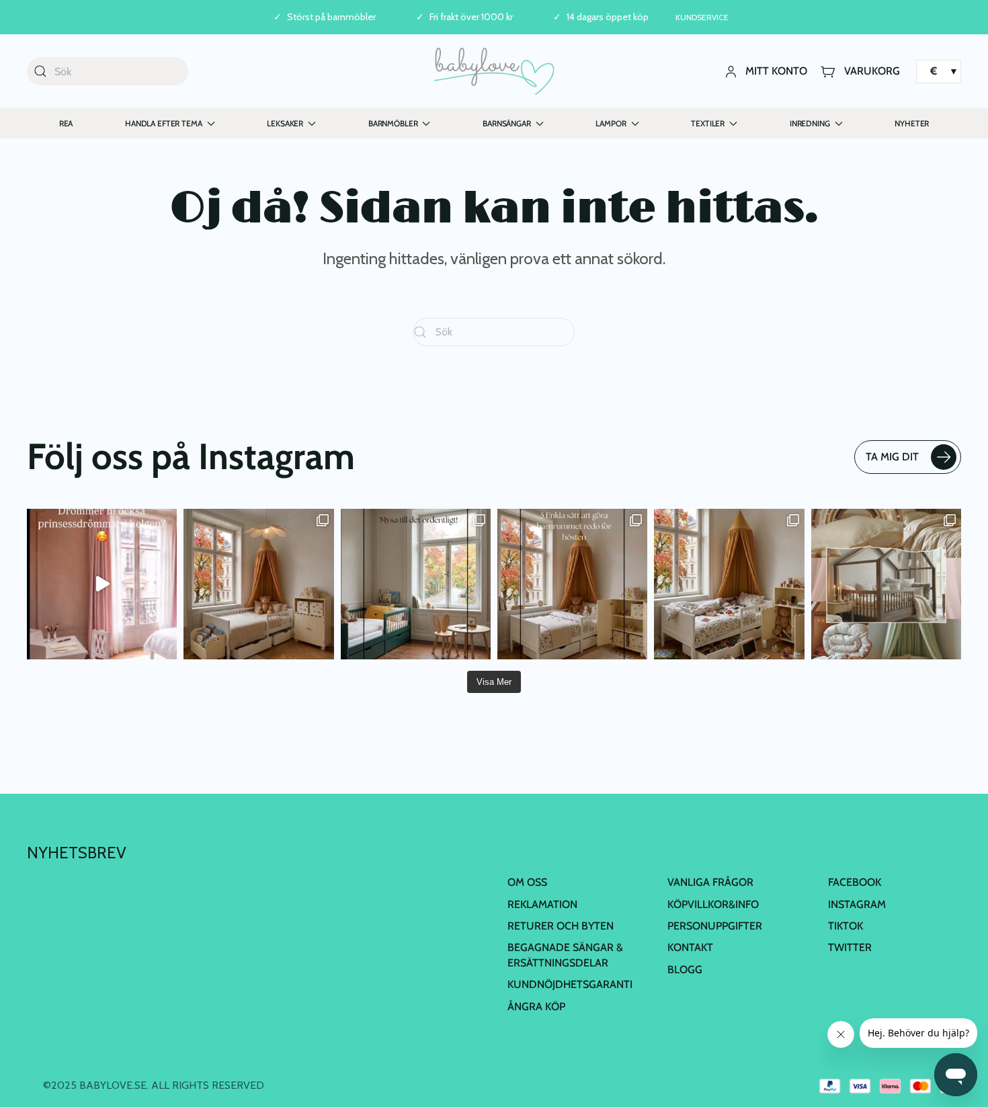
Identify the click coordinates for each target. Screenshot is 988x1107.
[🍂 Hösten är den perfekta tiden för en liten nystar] (729, 584)
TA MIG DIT (892, 456)
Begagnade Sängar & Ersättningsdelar (565, 955)
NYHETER (912, 123)
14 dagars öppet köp (608, 17)
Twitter (850, 947)
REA (66, 123)
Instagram (857, 904)
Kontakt (690, 947)
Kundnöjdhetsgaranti (569, 984)
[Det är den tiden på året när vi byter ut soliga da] (416, 584)
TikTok (845, 925)
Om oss (527, 882)
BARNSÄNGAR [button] (507, 123)
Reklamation (542, 904)
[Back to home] (494, 71)
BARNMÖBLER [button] (393, 123)
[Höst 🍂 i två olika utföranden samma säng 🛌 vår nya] (258, 584)
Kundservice (702, 17)
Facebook (854, 882)
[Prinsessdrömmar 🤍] (102, 584)
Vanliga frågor (710, 882)
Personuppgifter (714, 925)
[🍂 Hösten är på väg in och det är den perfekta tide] (886, 584)
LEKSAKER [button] (285, 123)
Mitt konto (776, 71)
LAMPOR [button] (610, 123)
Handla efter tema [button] (163, 123)
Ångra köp (536, 1006)
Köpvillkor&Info (713, 904)
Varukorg (872, 71)
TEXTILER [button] (708, 123)
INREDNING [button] (810, 123)
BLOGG (684, 969)
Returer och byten (560, 925)
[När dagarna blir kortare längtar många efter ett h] (572, 584)
